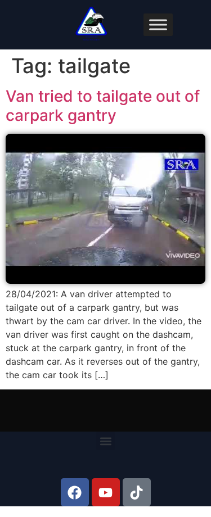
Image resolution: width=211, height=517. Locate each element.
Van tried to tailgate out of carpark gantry (103, 106)
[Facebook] (75, 492)
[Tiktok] (137, 492)
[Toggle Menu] (158, 24)
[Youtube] (106, 492)
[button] (105, 441)
